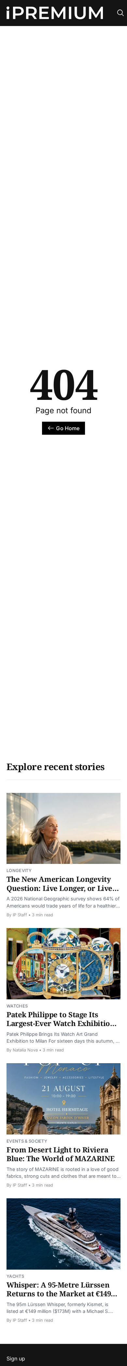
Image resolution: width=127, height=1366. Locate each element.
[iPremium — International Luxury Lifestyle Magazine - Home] (55, 13)
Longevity (19, 870)
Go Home (67, 428)
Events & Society (27, 1141)
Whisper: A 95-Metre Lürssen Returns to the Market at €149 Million (59, 1293)
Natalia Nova (25, 1050)
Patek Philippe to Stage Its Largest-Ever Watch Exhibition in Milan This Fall (61, 1023)
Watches (17, 1006)
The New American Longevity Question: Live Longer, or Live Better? (59, 888)
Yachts (15, 1276)
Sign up (16, 1358)
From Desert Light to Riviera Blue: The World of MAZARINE (60, 1154)
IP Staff (20, 914)
